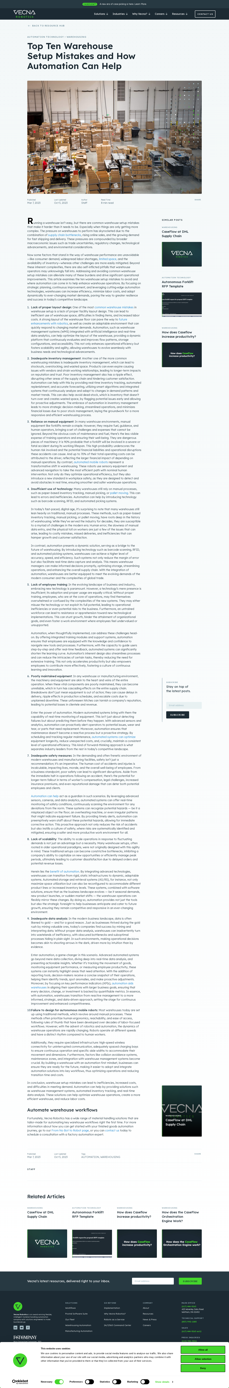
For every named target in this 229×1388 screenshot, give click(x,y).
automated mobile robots (91, 462)
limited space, (108, 259)
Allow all (203, 1349)
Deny (203, 1368)
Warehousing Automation (78, 1325)
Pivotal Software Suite (76, 1313)
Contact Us (205, 14)
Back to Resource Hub (48, 26)
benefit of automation (64, 871)
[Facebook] (27, 1327)
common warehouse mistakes (114, 307)
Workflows (70, 1308)
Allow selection (203, 1359)
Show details (162, 1382)
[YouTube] (21, 1327)
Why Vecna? (140, 13)
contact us (112, 1130)
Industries (119, 13)
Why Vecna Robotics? (115, 1313)
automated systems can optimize (114, 737)
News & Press (150, 1319)
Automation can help (45, 796)
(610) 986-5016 (189, 1341)
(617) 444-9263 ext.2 (191, 1331)
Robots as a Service (114, 1319)
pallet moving (119, 493)
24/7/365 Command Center (117, 1325)
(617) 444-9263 (189, 1306)
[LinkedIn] (15, 1327)
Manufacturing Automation (78, 1331)
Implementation (112, 1308)
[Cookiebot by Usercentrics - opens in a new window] (20, 1382)
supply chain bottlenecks (64, 235)
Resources (178, 13)
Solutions (100, 13)
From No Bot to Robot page (70, 1130)
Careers (160, 13)
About (146, 1308)
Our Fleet (69, 1319)
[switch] (89, 1381)
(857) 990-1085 (189, 1322)
